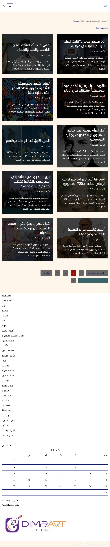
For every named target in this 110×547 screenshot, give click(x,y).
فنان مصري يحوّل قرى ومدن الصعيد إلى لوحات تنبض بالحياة (29, 228)
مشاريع (5, 401)
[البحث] (4, 6)
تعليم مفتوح (9, 371)
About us (6, 410)
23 (105, 486)
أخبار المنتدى (8, 351)
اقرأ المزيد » (17, 69)
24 (90, 486)
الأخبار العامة (98, 51)
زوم (3, 306)
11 (75, 474)
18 (75, 480)
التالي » (46, 273)
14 (29, 474)
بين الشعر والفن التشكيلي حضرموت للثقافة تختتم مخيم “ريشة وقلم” (30, 181)
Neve (105, 544)
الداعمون (6, 445)
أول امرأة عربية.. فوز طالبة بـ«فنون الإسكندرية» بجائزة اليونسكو (85, 135)
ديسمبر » (6, 500)
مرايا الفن (45, 55)
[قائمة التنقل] (10, 5)
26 (60, 486)
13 (46, 474)
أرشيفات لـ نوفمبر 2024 (90, 21)
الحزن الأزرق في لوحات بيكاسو (28, 140)
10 (90, 474)
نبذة (4, 440)
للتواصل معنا (8, 430)
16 (106, 480)
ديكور (5, 425)
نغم (4, 321)
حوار (4, 361)
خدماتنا (6, 366)
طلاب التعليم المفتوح (13, 336)
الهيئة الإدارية (8, 420)
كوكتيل (6, 380)
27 (46, 486)
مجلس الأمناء (8, 435)
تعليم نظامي (9, 376)
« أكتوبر (16, 500)
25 (75, 486)
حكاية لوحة (7, 386)
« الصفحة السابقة (97, 273)
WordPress (80, 544)
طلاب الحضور (8, 341)
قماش (5, 316)
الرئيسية (105, 21)
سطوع (5, 391)
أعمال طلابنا (8, 331)
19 (61, 480)
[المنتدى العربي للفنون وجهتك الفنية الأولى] (106, 5)
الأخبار (5, 346)
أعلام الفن (7, 301)
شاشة (5, 311)
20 (46, 480)
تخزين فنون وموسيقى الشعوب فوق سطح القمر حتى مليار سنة (31, 88)
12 (61, 474)
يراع (4, 326)
